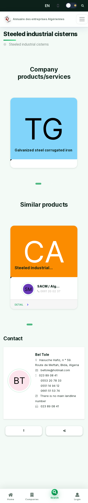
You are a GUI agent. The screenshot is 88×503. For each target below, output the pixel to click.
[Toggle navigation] (82, 19)
